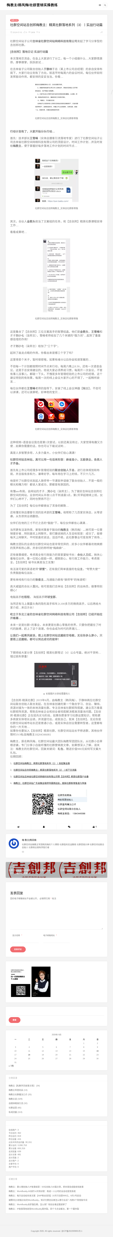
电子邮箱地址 (50, 935)
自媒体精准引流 (16, 1103)
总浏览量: (13, 1151)
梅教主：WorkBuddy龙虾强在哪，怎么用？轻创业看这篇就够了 (38, 1204)
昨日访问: (13, 1136)
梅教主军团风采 (16, 1090)
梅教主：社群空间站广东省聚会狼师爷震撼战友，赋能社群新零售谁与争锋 (50, 783)
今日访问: (13, 1133)
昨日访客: (13, 1139)
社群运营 (13, 1107)
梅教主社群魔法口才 (18, 1094)
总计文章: (13, 1154)
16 (98, 1051)
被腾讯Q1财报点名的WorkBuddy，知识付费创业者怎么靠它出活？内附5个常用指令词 (48, 1200)
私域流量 (13, 1112)
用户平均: (13, 1167)
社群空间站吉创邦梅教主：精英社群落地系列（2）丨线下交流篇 (45, 770)
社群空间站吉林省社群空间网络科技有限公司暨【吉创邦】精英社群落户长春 (51, 776)
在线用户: (13, 1130)
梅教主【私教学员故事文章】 (22, 1085)
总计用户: (13, 1161)
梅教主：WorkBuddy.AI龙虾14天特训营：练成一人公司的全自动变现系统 (42, 1191)
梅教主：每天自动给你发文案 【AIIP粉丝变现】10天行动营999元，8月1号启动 (45, 1195)
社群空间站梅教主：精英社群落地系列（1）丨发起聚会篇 (42, 763)
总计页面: (13, 1158)
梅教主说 (14, 20)
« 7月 (11, 1066)
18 (29, 1055)
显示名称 (17, 935)
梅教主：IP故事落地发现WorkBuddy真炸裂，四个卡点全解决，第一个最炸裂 (44, 1209)
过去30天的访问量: (17, 1142)
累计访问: (13, 1145)
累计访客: (13, 1148)
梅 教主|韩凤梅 (29, 840)
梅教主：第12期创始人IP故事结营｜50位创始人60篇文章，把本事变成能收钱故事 (46, 1187)
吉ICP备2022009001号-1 (71, 1231)
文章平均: (13, 1164)
